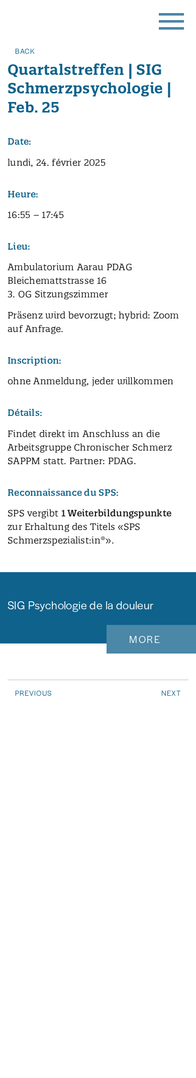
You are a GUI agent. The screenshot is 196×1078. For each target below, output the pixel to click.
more (145, 639)
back (25, 51)
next (171, 693)
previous (33, 693)
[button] (171, 20)
